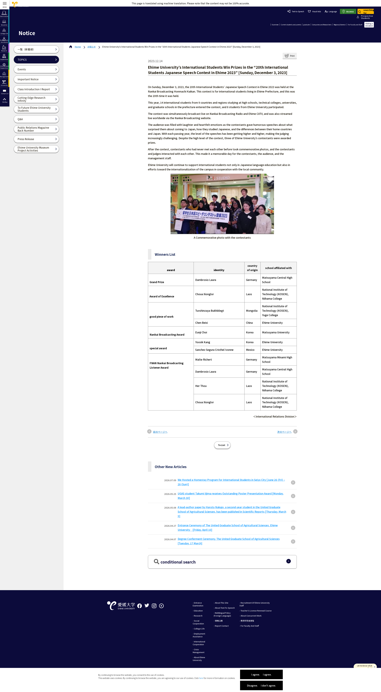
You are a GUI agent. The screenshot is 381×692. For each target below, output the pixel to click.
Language (333, 11)
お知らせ (91, 46)
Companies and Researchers (321, 25)
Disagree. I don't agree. (261, 685)
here (201, 678)
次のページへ (284, 431)
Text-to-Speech (298, 11)
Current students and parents (291, 25)
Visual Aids (316, 11)
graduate (306, 25)
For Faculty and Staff (355, 25)
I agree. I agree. (261, 674)
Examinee (275, 25)
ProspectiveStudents (367, 16)
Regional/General (340, 25)
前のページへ (160, 431)
